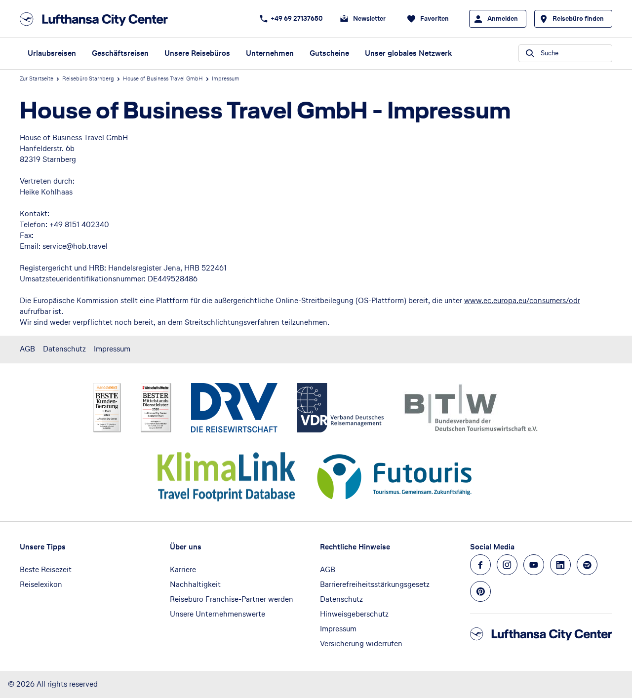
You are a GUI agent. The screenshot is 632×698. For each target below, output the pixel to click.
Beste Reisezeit (46, 569)
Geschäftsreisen (120, 53)
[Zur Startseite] (97, 19)
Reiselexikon (41, 584)
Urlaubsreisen (52, 53)
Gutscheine (329, 53)
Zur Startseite (36, 78)
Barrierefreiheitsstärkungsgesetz (375, 584)
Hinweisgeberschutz (354, 614)
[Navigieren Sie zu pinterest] (480, 591)
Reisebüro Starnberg (88, 78)
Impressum (112, 349)
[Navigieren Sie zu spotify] (587, 564)
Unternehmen (270, 53)
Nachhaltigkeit (195, 584)
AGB (27, 349)
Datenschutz (64, 349)
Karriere (183, 569)
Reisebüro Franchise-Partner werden (231, 599)
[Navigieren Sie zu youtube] (533, 564)
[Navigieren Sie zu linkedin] (560, 564)
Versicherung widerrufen (361, 643)
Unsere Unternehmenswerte (217, 614)
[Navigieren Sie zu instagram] (507, 564)
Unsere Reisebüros (197, 53)
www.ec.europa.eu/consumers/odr (522, 300)
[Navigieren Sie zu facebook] (480, 564)
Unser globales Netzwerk (408, 53)
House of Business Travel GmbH (163, 78)
